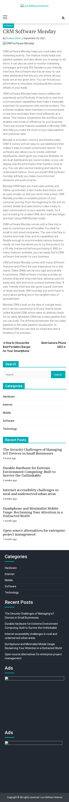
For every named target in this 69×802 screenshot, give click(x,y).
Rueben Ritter (13, 38)
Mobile (7, 412)
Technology (10, 428)
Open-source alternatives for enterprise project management (34, 532)
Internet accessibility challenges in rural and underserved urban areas (30, 492)
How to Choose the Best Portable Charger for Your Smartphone (17, 346)
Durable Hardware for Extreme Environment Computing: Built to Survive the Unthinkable (29, 471)
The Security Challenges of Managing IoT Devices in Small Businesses (32, 451)
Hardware (9, 396)
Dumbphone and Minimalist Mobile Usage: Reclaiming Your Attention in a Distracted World (33, 512)
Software (8, 25)
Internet (7, 404)
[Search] (63, 18)
